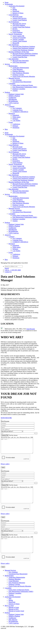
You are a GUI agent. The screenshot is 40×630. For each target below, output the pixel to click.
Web (13, 8)
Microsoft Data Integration (20, 60)
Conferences (16, 124)
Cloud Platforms (14, 15)
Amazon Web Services (19, 18)
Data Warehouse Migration (20, 73)
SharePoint (15, 11)
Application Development (16, 6)
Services (7, 64)
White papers (16, 117)
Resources (12, 113)
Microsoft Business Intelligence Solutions (25, 53)
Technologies (9, 4)
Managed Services (14, 78)
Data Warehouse (14, 45)
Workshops (15, 127)
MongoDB (15, 43)
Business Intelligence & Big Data (19, 52)
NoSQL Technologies (15, 34)
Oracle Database (17, 32)
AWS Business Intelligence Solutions (23, 55)
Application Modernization (20, 67)
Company (12, 106)
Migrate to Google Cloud (16, 611)
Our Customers (17, 108)
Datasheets (15, 115)
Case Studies (16, 120)
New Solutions (17, 80)
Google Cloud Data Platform (21, 27)
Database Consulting (18, 89)
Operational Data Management (21, 82)
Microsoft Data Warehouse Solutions (23, 46)
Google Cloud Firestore (19, 41)
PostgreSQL (16, 30)
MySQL (15, 29)
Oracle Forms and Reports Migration (23, 76)
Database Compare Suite (16, 94)
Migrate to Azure (14, 607)
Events (11, 122)
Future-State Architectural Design (22, 85)
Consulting (12, 83)
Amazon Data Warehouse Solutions (23, 48)
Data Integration (13, 59)
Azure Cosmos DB (18, 36)
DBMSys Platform (14, 96)
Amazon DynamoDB (19, 37)
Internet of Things (17, 13)
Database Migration (18, 71)
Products (7, 92)
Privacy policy (5, 464)
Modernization (13, 66)
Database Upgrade (18, 74)
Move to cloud (9, 605)
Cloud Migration (17, 69)
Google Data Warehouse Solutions (23, 50)
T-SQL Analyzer (14, 103)
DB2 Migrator (13, 620)
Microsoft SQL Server (19, 23)
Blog (6, 129)
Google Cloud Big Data (19, 57)
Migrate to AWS (14, 609)
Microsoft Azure (17, 16)
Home (6, 2)
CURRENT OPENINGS (20, 112)
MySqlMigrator (13, 101)
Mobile (14, 9)
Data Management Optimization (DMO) (24, 87)
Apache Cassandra (18, 39)
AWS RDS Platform (18, 25)
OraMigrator (12, 97)
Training (15, 90)
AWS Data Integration (19, 62)
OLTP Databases (14, 22)
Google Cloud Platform (19, 20)
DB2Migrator (13, 99)
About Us (8, 104)
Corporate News (17, 110)
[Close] (1, 519)
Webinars (15, 119)
